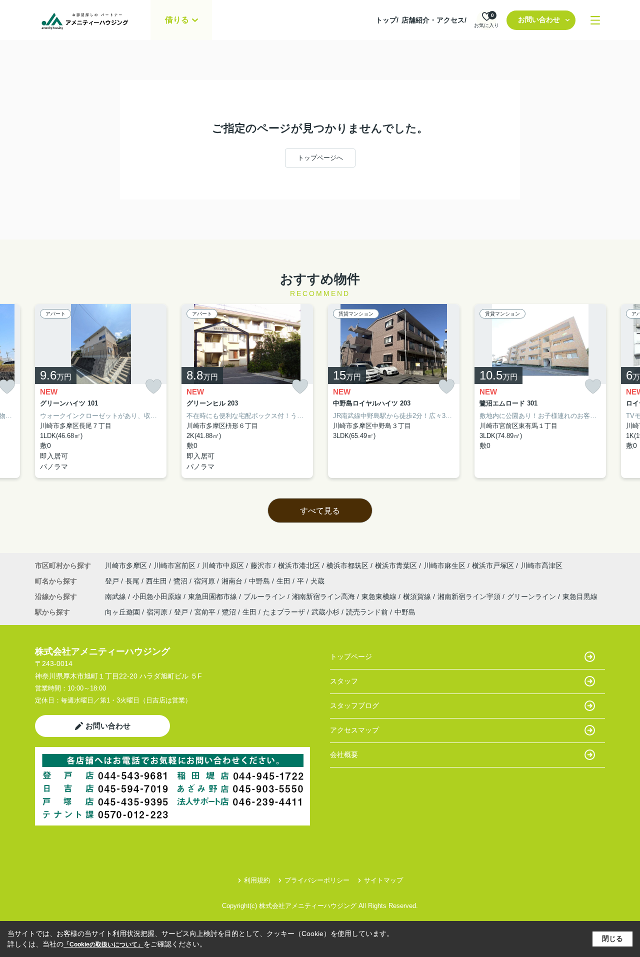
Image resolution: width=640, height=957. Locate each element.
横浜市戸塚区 (493, 566)
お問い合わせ (539, 20)
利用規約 (257, 880)
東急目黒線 (580, 596)
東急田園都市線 (213, 596)
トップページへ (320, 158)
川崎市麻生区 (445, 566)
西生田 (157, 581)
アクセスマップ (354, 730)
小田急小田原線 (158, 596)
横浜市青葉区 (396, 566)
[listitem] (101, 391)
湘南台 (233, 581)
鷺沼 (182, 581)
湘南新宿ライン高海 (324, 596)
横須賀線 (418, 596)
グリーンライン (532, 596)
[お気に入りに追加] (154, 387)
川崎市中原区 (223, 566)
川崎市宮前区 (175, 566)
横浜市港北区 (299, 566)
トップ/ (387, 20)
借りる (177, 20)
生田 (284, 581)
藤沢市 (261, 566)
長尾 (134, 581)
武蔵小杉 (326, 612)
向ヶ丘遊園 (122, 612)
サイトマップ (383, 880)
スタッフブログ (354, 706)
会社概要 (344, 754)
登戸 (113, 581)
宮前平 (205, 612)
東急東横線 (380, 596)
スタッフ (344, 681)
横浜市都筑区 (347, 566)
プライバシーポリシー (317, 880)
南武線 (116, 596)
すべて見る (320, 510)
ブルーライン (266, 596)
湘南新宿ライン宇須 (470, 596)
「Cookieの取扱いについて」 (104, 944)
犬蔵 (317, 581)
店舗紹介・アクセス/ (434, 20)
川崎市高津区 (541, 566)
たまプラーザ (284, 612)
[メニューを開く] (595, 20)
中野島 (260, 581)
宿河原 (205, 581)
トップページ (351, 656)
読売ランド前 (367, 612)
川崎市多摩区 (126, 566)
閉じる (612, 938)
